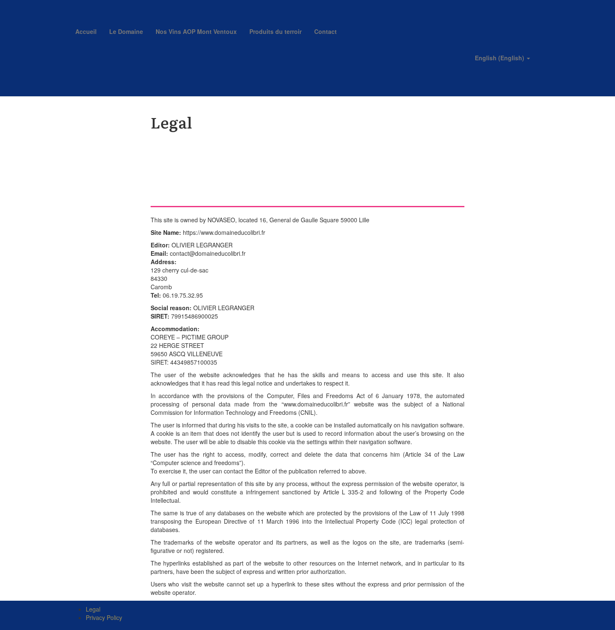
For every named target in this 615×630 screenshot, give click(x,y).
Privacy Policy (104, 617)
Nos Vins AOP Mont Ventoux (196, 31)
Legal (93, 609)
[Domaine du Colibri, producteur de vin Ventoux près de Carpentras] (132, 10)
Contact (325, 31)
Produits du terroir (275, 31)
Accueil (86, 31)
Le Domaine (126, 31)
